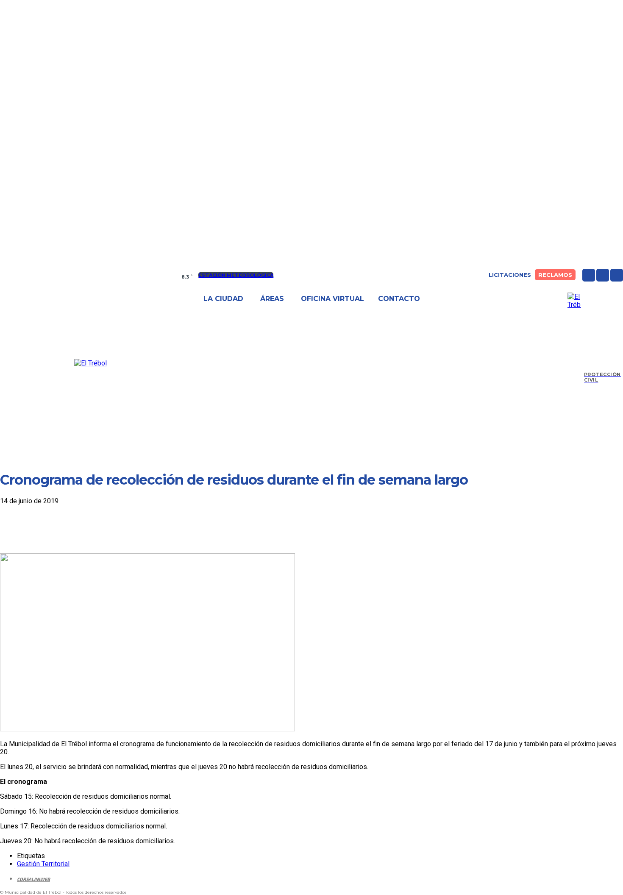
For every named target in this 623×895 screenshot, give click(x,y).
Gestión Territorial (43, 864)
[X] (616, 275)
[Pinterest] (75, 528)
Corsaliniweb (33, 879)
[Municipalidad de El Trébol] (90, 363)
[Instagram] (602, 275)
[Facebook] (588, 275)
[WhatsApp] (106, 528)
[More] (136, 529)
